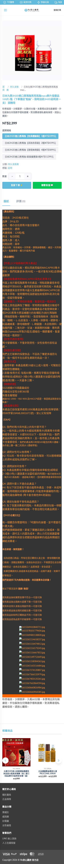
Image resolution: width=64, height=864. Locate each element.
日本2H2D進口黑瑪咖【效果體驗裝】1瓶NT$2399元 (30, 136)
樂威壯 (5, 812)
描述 (6, 201)
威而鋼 (5, 817)
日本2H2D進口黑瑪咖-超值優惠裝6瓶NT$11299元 (29, 157)
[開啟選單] (5, 10)
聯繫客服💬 (47, 185)
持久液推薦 (13, 164)
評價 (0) (20, 201)
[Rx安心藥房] (32, 10)
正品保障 (6, 799)
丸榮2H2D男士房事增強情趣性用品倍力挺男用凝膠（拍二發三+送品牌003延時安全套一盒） (16, 773)
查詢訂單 (57, 10)
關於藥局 (6, 795)
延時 (10, 168)
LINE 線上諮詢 (9, 839)
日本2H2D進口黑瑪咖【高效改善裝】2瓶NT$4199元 (30, 143)
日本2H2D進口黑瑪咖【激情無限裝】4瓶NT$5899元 (30, 150)
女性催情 (6, 825)
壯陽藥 (5, 821)
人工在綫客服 (8, 843)
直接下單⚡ (17, 185)
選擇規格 (6, 130)
